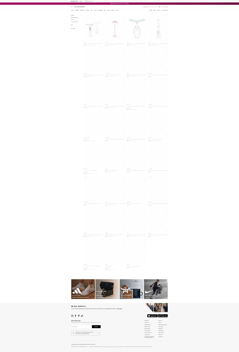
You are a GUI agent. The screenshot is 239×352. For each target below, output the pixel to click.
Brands (77, 10)
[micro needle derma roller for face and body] (115, 188)
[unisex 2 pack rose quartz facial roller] (115, 219)
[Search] (152, 7)
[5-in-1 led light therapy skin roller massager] (158, 59)
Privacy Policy (147, 330)
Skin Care (73, 19)
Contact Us (147, 322)
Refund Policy (147, 328)
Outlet (154, 10)
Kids (105, 10)
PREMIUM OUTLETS (89, 1)
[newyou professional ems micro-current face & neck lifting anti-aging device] (94, 28)
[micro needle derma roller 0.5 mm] (137, 188)
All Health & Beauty (74, 17)
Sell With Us (160, 336)
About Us (160, 320)
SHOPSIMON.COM (74, 1)
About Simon (160, 330)
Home (108, 10)
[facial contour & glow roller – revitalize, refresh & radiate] (137, 155)
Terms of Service (148, 332)
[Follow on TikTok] (82, 316)
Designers (82, 10)
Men (92, 10)
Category (72, 15)
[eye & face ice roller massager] (94, 155)
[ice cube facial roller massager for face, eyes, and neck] (115, 124)
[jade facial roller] (115, 251)
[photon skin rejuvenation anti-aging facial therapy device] (137, 219)
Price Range (73, 28)
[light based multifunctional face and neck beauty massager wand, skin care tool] (137, 124)
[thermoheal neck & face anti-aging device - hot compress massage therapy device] (137, 28)
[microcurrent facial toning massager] (94, 251)
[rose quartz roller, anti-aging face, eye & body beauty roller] (115, 28)
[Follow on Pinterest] (79, 316)
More (117, 10)
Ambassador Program (162, 324)
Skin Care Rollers (75, 21)
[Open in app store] (152, 317)
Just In (72, 10)
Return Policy (147, 326)
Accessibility (147, 334)
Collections (160, 328)
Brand (72, 25)
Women (87, 10)
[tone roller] (94, 124)
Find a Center (165, 10)
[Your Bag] (167, 7)
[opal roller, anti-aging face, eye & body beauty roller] (115, 91)
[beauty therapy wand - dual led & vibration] (94, 59)
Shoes (95, 10)
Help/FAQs (147, 320)
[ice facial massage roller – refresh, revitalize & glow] (158, 91)
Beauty (112, 10)
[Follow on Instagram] (72, 316)
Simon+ (159, 10)
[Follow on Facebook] (76, 316)
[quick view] (102, 40)
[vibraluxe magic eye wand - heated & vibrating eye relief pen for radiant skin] (158, 28)
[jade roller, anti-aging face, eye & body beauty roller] (158, 219)
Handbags (100, 10)
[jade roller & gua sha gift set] (115, 155)
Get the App (160, 326)
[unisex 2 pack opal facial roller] (158, 124)
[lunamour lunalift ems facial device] (115, 59)
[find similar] (102, 20)
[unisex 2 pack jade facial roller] (137, 251)
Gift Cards (160, 334)
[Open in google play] (163, 317)
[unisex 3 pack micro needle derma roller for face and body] (94, 91)
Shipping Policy (148, 324)
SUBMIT (96, 326)
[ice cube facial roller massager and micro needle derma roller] (158, 155)
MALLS (81, 1)
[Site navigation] (72, 7)
